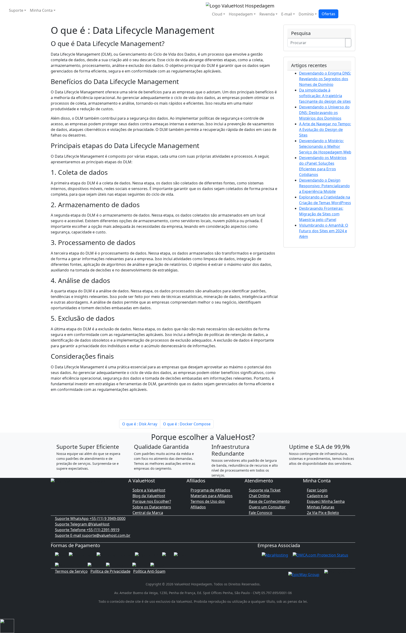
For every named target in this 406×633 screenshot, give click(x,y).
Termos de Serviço (71, 571)
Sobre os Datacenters (152, 507)
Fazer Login (317, 490)
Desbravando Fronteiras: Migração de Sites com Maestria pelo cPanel (321, 214)
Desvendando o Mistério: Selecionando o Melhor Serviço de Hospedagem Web (325, 146)
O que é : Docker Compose (187, 424)
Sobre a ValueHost (149, 490)
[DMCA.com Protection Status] (320, 554)
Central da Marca (148, 512)
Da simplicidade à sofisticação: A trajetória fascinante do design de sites (325, 96)
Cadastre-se (317, 495)
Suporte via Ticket (265, 490)
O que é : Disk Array (139, 424)
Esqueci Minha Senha (326, 501)
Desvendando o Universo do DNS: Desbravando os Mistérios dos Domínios (324, 112)
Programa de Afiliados (210, 490)
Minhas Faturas (320, 507)
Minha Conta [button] (41, 10)
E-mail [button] (286, 14)
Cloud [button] (217, 14)
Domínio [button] (306, 14)
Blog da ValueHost (149, 495)
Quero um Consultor (267, 507)
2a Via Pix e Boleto (323, 512)
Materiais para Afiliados (212, 495)
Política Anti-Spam (149, 571)
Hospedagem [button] (241, 14)
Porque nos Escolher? (152, 501)
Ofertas (328, 13)
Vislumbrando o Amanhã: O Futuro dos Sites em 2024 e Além (323, 231)
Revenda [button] (267, 14)
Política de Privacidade (110, 571)
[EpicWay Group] (303, 574)
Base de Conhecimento (269, 501)
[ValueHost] (240, 5)
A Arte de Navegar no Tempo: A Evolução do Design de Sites (325, 129)
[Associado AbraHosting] (275, 554)
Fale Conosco (260, 512)
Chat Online (259, 495)
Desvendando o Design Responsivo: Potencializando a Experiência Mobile (324, 186)
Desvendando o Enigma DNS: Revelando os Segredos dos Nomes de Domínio (325, 79)
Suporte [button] (16, 10)
